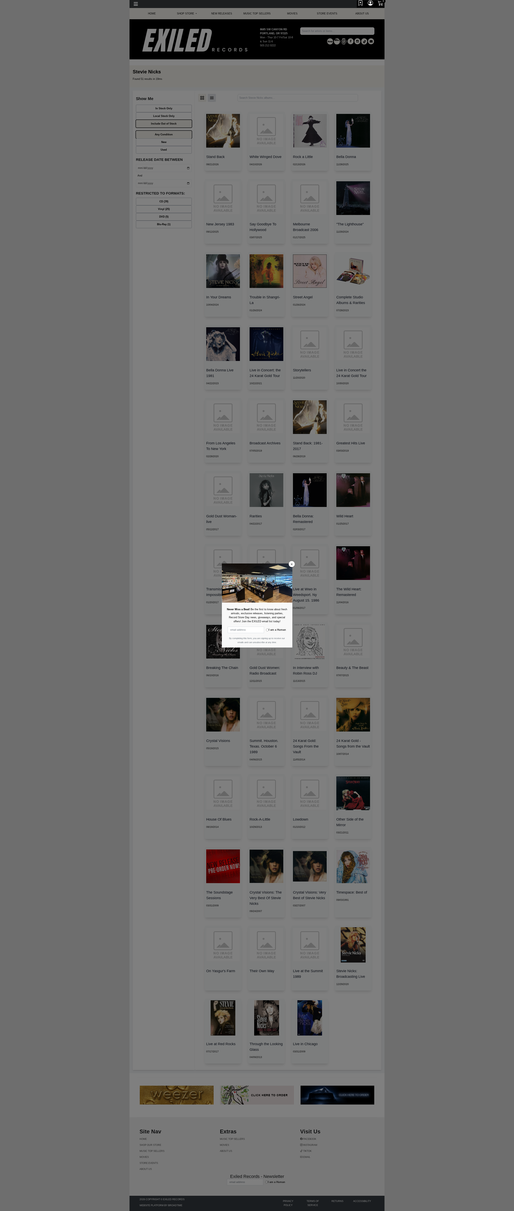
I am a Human (277, 629)
